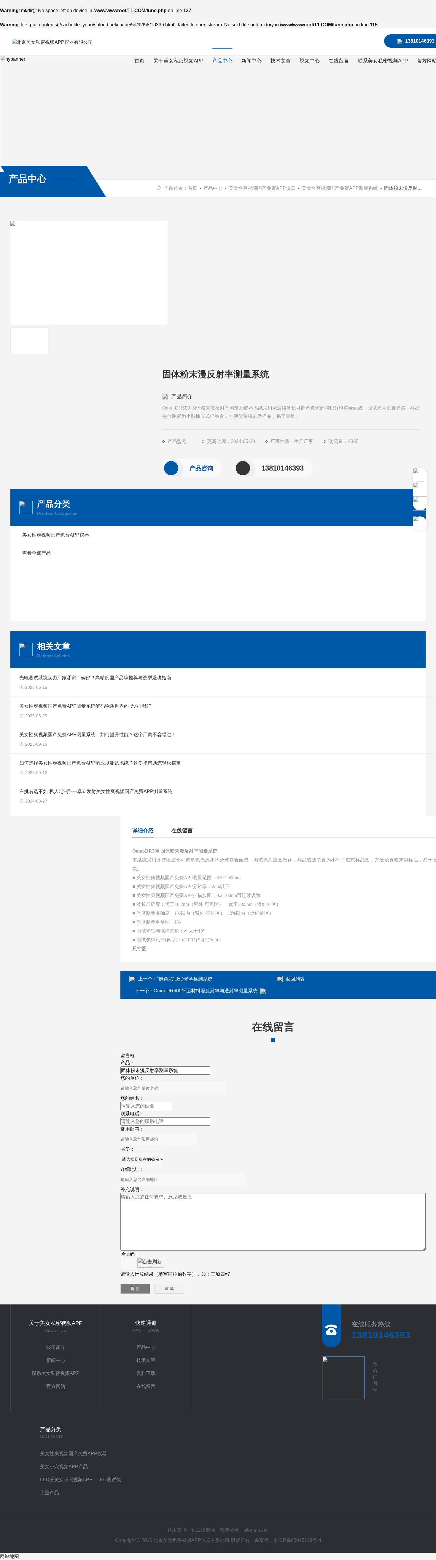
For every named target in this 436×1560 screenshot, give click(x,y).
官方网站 (55, 1386)
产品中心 (222, 61)
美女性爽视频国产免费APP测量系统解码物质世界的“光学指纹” (85, 706)
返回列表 (295, 978)
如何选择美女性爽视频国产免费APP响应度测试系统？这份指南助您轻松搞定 (100, 762)
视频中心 (310, 61)
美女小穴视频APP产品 (64, 1466)
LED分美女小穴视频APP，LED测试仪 (80, 1479)
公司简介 (55, 1347)
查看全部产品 (36, 553)
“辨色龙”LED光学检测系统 (184, 978)
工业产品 (49, 1492)
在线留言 (339, 61)
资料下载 (145, 1373)
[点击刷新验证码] (150, 1263)
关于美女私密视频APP (178, 61)
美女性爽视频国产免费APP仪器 (262, 188)
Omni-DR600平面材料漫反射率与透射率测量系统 (205, 990)
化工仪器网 (203, 1529)
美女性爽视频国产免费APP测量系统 (340, 188)
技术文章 (280, 61)
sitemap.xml (256, 1529)
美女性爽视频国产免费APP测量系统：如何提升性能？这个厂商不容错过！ (97, 734)
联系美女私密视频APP (383, 61)
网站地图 (9, 1556)
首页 (139, 61)
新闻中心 (251, 61)
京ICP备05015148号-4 (297, 1540)
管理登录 (229, 1529)
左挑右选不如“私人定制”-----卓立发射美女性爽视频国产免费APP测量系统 (95, 791)
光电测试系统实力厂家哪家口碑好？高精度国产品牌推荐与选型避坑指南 (95, 677)
